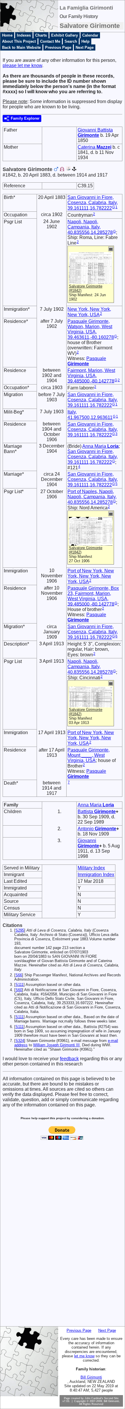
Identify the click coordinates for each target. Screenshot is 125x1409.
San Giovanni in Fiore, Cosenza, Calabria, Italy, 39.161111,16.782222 (92, 203)
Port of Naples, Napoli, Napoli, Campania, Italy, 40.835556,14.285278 (92, 497)
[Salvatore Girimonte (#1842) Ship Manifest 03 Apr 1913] (90, 704)
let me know (84, 1356)
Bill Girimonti (91, 1377)
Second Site (111, 1398)
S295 (19, 930)
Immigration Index (96, 874)
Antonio (97, 828)
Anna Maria (100, 446)
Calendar (90, 35)
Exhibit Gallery (64, 35)
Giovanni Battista (95, 132)
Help (85, 41)
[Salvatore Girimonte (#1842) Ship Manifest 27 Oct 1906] (90, 542)
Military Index (91, 867)
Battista (97, 811)
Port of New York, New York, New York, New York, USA (90, 576)
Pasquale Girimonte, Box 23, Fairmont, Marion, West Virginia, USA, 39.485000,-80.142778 (93, 596)
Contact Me (50, 41)
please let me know (22, 65)
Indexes (24, 35)
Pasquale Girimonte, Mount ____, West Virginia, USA (88, 755)
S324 (19, 1040)
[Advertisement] (24, 1238)
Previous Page (58, 47)
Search (71, 41)
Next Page (85, 47)
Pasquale (86, 361)
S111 (19, 984)
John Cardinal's (94, 1398)
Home (7, 35)
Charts (41, 35)
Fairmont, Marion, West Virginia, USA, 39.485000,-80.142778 (91, 376)
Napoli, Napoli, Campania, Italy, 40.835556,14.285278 (90, 227)
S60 (18, 990)
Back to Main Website (21, 47)
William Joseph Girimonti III (56, 1045)
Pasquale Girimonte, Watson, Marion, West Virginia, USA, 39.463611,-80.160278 (90, 329)
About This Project (19, 41)
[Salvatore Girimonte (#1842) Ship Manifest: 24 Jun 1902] (90, 281)
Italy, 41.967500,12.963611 (89, 414)
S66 (18, 975)
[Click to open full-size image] (110, 249)
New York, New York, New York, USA (89, 312)
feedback (69, 1058)
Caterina (94, 147)
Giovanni (88, 843)
